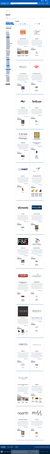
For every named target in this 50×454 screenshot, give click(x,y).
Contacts (47, 451)
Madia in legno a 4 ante (36, 90)
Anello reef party (36, 436)
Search (7, 17)
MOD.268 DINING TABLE (36, 265)
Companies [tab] (23, 23)
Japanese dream (27, 402)
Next (29, 53)
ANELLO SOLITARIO (36, 299)
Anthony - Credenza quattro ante (40, 402)
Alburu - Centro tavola (32, 401)
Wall (22, 230)
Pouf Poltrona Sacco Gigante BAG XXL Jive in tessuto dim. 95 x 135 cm (33, 195)
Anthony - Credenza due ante (36, 402)
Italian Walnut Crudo (23, 55)
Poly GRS (23, 367)
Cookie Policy (36, 451)
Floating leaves (23, 402)
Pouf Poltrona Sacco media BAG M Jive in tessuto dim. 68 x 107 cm (40, 195)
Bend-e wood (36, 124)
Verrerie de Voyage (36, 230)
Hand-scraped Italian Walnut (19, 55)
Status (23, 192)
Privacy (32, 451)
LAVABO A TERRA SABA (22, 436)
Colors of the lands (19, 402)
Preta (22, 90)
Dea (26, 334)
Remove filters (7, 84)
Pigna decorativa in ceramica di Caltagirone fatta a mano (36, 157)
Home (6, 10)
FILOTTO (37, 367)
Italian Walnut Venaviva (26, 55)
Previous (16, 53)
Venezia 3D (22, 264)
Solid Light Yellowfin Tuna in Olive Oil (23, 300)
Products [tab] (38, 23)
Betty (19, 334)
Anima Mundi (36, 55)
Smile (22, 159)
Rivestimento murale (22, 125)
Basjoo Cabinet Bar (36, 330)
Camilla (23, 334)
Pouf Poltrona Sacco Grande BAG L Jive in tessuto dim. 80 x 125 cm (36, 195)
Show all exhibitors (12, 4)
